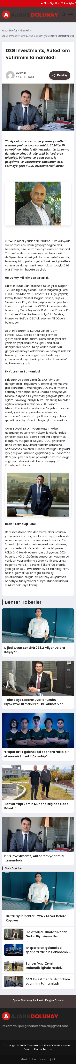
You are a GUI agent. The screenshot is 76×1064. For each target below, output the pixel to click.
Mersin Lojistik (47, 1059)
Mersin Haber (28, 1059)
